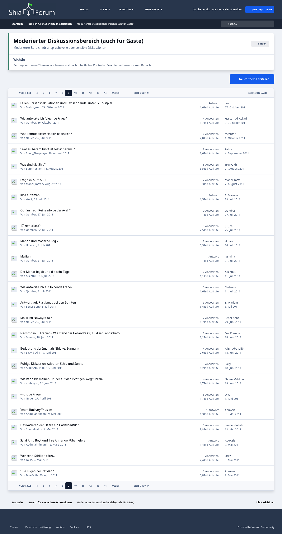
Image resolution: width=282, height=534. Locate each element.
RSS (88, 527)
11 (83, 93)
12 (90, 93)
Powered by (255, 527)
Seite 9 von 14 (141, 93)
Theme (14, 527)
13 (98, 93)
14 (105, 93)
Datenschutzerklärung (38, 527)
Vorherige (25, 93)
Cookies (74, 527)
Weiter (115, 93)
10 (75, 93)
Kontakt (60, 527)
